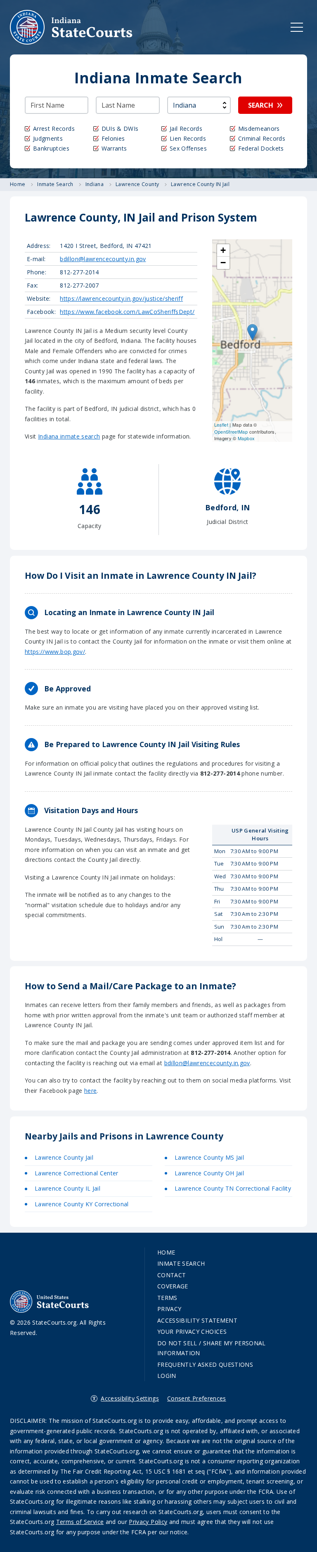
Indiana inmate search (69, 436)
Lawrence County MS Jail (209, 1157)
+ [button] (223, 250)
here (90, 1090)
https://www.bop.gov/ (55, 652)
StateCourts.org (71, 27)
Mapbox (246, 438)
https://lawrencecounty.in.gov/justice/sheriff (121, 298)
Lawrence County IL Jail (67, 1188)
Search (260, 105)
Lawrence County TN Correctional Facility (233, 1188)
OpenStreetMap (231, 431)
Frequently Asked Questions (205, 1364)
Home (166, 1252)
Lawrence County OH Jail (209, 1173)
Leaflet (221, 424)
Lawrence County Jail (64, 1157)
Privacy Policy (148, 1522)
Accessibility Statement (197, 1320)
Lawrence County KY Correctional (82, 1204)
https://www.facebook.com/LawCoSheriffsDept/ (127, 312)
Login (166, 1376)
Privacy (169, 1309)
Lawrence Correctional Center (76, 1173)
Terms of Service (80, 1522)
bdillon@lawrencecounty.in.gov (103, 259)
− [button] (223, 262)
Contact (171, 1275)
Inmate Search (181, 1263)
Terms (167, 1298)
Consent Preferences (196, 1398)
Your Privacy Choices (192, 1331)
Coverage (172, 1286)
